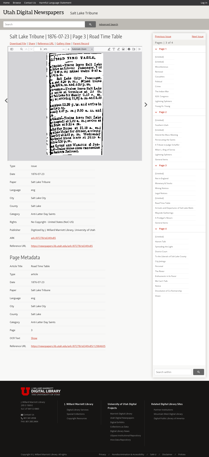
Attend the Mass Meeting (166, 134)
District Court (161, 251)
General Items (161, 159)
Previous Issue (163, 36)
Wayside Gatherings (164, 212)
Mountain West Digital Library (168, 413)
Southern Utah (161, 125)
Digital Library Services (77, 409)
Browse (17, 2)
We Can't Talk (161, 281)
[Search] (90, 24)
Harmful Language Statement (55, 2)
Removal (159, 71)
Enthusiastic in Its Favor (165, 276)
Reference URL (46, 43)
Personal (159, 266)
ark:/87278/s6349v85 (43, 238)
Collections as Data (119, 426)
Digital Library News (119, 431)
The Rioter (159, 271)
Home (6, 2)
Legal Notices (161, 193)
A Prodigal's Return (163, 218)
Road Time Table (162, 203)
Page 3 (163, 165)
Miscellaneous (161, 66)
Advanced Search (108, 24)
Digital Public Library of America (169, 418)
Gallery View (63, 43)
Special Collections (76, 413)
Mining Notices (162, 188)
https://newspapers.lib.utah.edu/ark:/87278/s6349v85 (62, 246)
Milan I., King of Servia (165, 149)
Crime (158, 86)
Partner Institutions (163, 409)
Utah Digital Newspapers (122, 417)
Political (158, 81)
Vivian (158, 295)
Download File (18, 43)
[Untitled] (159, 56)
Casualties (160, 76)
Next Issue (197, 36)
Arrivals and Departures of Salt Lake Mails (174, 208)
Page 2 (163, 112)
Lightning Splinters (163, 101)
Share (32, 43)
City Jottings (160, 261)
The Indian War (162, 91)
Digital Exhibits (117, 422)
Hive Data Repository (120, 439)
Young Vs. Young (162, 106)
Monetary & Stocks (163, 183)
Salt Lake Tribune (84, 13)
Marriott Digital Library (121, 413)
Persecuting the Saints (165, 139)
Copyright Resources (77, 418)
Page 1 (163, 48)
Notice (158, 286)
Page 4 (163, 228)
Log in (204, 2)
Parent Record (81, 43)
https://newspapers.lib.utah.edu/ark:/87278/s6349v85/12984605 (68, 346)
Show (34, 338)
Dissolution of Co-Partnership (168, 290)
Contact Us (30, 2)
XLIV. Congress (162, 96)
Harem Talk (160, 241)
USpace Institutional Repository (125, 435)
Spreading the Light (164, 246)
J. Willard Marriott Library (33, 402)
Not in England (161, 178)
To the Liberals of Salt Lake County (170, 256)
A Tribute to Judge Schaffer (167, 144)
